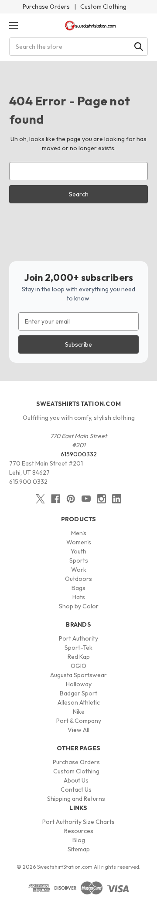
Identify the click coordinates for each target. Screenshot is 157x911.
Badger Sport (78, 693)
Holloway (79, 684)
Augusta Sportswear (78, 675)
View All (78, 730)
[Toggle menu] (13, 25)
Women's (78, 542)
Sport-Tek (78, 647)
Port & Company (78, 721)
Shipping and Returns (76, 799)
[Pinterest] (70, 498)
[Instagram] (101, 498)
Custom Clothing (103, 6)
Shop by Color (79, 606)
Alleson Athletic (79, 702)
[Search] (139, 46)
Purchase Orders (46, 6)
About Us (76, 780)
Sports (78, 560)
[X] (40, 498)
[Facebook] (55, 498)
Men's (78, 533)
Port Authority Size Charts (78, 822)
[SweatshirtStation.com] (90, 25)
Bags (78, 588)
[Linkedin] (116, 498)
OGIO (78, 666)
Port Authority (78, 638)
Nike (79, 711)
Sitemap (79, 849)
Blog (78, 840)
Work (78, 570)
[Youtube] (86, 498)
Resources (78, 831)
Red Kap (79, 657)
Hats (78, 597)
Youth (78, 551)
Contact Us (76, 789)
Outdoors (78, 579)
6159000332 (79, 454)
